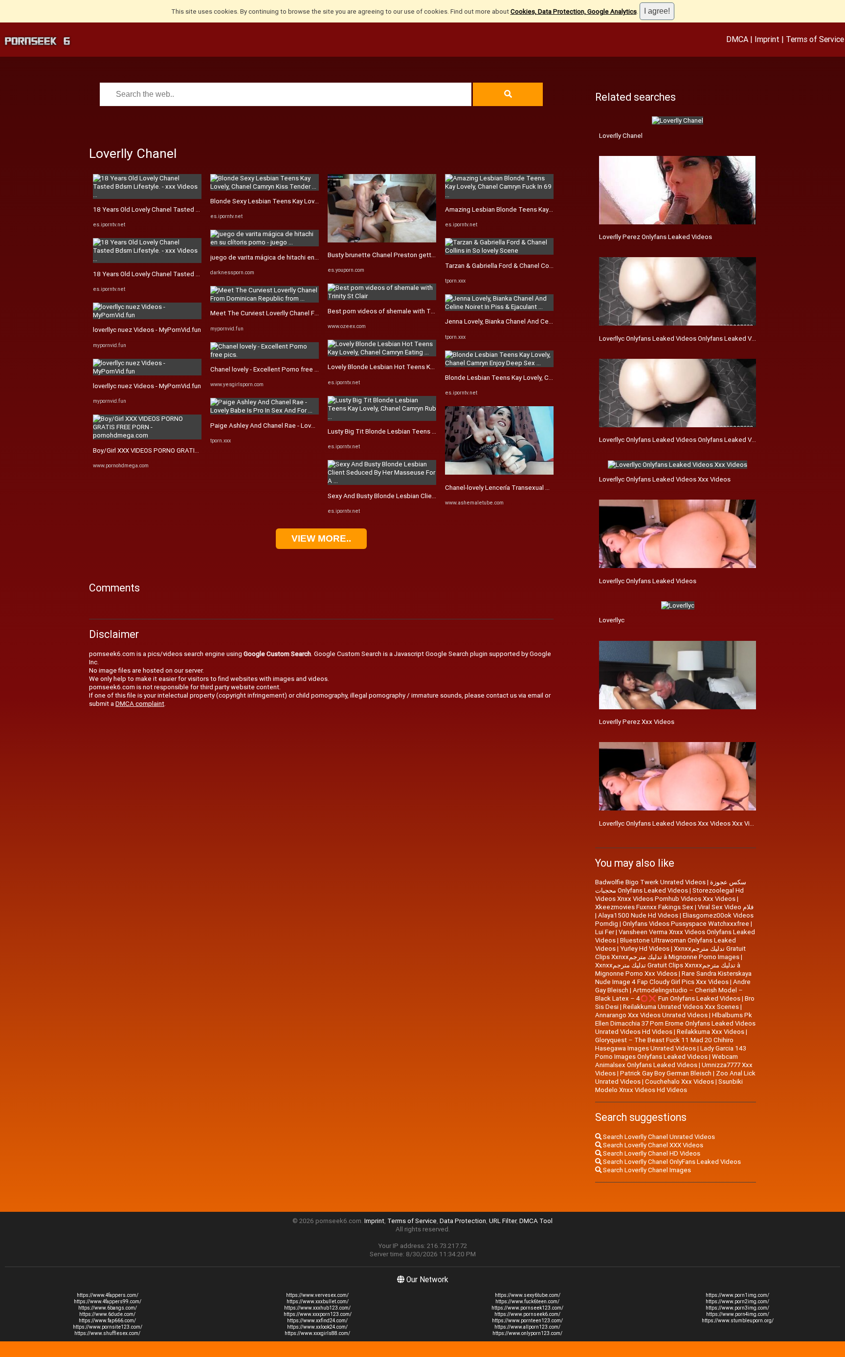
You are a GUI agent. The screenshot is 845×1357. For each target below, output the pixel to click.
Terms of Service (815, 39)
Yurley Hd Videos (644, 948)
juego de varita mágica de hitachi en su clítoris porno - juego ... (300, 257)
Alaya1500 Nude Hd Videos (638, 915)
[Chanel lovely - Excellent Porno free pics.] (264, 354)
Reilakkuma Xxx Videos (710, 1032)
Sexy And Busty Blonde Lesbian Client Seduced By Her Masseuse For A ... (434, 496)
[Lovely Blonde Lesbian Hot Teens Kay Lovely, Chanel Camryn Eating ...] (382, 352)
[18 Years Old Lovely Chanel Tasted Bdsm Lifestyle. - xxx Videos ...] (147, 195)
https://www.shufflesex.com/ (107, 1333)
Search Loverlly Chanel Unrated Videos (658, 1137)
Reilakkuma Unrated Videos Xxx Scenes (681, 1007)
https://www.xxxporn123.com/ (318, 1314)
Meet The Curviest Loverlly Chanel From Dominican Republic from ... (307, 313)
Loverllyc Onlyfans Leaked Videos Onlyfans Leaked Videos (683, 338)
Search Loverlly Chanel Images (646, 1170)
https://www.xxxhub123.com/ (317, 1308)
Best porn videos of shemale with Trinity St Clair (397, 311)
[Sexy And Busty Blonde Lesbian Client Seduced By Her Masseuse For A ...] (382, 481)
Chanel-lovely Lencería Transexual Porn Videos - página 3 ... (530, 487)
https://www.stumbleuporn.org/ (738, 1320)
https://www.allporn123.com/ (527, 1327)
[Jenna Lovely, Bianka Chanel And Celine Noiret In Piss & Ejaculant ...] (499, 307)
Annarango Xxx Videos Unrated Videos (651, 1015)
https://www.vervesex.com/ (317, 1295)
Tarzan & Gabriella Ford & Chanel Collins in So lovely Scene (529, 266)
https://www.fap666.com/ (107, 1320)
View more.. (321, 538)
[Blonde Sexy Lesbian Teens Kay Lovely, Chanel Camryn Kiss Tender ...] (264, 186)
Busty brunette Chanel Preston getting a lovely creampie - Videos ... (425, 255)
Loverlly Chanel (621, 135)
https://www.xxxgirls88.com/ (317, 1333)
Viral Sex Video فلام (726, 907)
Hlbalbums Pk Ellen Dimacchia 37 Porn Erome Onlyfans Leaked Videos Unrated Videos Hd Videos (675, 1023)
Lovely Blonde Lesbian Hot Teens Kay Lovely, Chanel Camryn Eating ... (428, 367)
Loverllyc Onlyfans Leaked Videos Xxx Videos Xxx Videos (682, 823)
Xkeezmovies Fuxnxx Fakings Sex (644, 907)
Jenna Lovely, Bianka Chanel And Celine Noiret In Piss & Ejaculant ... (541, 321)
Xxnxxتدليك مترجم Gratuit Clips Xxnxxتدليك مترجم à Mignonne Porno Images (670, 952)
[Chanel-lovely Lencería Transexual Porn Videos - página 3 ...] (499, 472)
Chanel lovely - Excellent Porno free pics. (269, 369)
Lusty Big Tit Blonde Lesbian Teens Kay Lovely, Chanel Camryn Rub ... (427, 431)
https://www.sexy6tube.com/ (527, 1295)
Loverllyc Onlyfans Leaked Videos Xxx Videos (665, 479)
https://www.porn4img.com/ (737, 1314)
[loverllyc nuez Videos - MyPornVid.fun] (147, 315)
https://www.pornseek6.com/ (527, 1314)
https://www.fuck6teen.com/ (527, 1301)
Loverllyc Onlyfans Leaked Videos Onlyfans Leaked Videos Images (695, 440)
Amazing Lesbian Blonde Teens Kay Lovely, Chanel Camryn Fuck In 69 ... (548, 209)
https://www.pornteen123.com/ (527, 1320)
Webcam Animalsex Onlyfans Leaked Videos (666, 1060)
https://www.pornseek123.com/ (527, 1308)
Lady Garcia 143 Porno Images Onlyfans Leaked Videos (670, 1052)
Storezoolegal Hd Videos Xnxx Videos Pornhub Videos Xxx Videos (669, 894)
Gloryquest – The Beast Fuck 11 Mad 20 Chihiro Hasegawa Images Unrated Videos (664, 1044)
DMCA (737, 39)
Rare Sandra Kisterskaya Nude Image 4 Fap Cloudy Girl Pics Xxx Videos (673, 977)
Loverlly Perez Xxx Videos (636, 722)
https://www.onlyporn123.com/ (527, 1333)
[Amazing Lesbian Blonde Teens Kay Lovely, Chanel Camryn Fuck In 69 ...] (499, 195)
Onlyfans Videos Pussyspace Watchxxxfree (686, 923)
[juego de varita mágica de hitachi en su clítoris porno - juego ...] (264, 242)
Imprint (767, 39)
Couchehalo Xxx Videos (679, 1081)
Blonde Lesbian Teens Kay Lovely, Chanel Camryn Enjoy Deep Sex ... (542, 377)
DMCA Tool (536, 1221)
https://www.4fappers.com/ (107, 1295)
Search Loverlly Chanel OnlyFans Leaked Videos (671, 1162)
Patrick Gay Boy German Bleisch (666, 1073)
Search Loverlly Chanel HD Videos (650, 1153)
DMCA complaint (139, 704)
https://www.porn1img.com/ (737, 1295)
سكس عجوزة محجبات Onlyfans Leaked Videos (670, 886)
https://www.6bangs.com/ (107, 1308)
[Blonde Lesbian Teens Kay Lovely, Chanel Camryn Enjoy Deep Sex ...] (499, 363)
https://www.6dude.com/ (107, 1314)
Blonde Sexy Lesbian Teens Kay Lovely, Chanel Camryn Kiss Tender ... (310, 201)
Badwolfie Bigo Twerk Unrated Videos (650, 882)
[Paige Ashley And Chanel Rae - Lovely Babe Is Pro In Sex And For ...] (264, 410)
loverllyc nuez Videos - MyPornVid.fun (147, 330)
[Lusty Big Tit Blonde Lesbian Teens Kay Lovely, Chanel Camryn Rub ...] (382, 417)
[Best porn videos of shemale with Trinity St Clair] (382, 296)
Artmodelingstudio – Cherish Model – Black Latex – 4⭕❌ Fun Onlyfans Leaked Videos (669, 994)
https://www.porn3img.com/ (737, 1308)
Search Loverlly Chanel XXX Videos (652, 1145)
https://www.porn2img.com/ (737, 1301)
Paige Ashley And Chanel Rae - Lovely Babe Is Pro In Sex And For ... (306, 425)
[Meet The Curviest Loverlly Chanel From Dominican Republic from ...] (264, 298)
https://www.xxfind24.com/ (317, 1320)
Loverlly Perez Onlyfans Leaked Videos (655, 237)
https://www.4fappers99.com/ (107, 1301)
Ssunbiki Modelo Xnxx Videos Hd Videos (669, 1085)
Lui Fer (604, 932)
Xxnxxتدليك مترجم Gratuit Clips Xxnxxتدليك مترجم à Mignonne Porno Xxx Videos (667, 969)
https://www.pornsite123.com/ (107, 1327)
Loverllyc (611, 620)
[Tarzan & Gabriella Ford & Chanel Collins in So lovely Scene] (499, 250)
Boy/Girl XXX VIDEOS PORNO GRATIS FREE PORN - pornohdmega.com (193, 450)
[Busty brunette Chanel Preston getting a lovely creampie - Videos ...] (382, 240)
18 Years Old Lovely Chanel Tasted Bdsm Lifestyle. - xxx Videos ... (188, 209)
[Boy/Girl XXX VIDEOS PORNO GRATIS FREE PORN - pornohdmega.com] (147, 435)
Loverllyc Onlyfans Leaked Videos (647, 581)
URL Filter (502, 1221)
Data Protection (463, 1221)
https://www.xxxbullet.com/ (318, 1301)
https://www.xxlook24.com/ (317, 1327)
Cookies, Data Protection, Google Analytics (574, 11)
